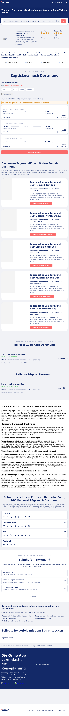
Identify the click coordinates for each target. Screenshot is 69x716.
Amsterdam (7, 89)
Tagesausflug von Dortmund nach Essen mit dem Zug (45, 245)
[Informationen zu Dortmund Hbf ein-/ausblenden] (65, 573)
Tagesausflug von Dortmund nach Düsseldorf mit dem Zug (46, 214)
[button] (41, 21)
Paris (15, 89)
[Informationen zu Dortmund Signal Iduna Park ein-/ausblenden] (65, 581)
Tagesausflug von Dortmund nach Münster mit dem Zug (45, 276)
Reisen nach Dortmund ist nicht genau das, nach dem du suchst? (16, 617)
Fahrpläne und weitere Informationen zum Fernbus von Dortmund (49, 617)
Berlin (22, 89)
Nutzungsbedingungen (45, 710)
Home (3, 646)
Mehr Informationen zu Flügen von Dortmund (18, 621)
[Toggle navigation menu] (66, 2)
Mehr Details (6, 94)
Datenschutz (60, 710)
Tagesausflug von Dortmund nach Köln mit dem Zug (45, 183)
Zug (9, 646)
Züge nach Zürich (7, 638)
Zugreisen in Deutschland (21, 646)
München (30, 89)
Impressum (30, 710)
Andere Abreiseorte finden (14, 85)
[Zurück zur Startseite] (5, 2)
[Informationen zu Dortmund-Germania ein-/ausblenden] (65, 588)
